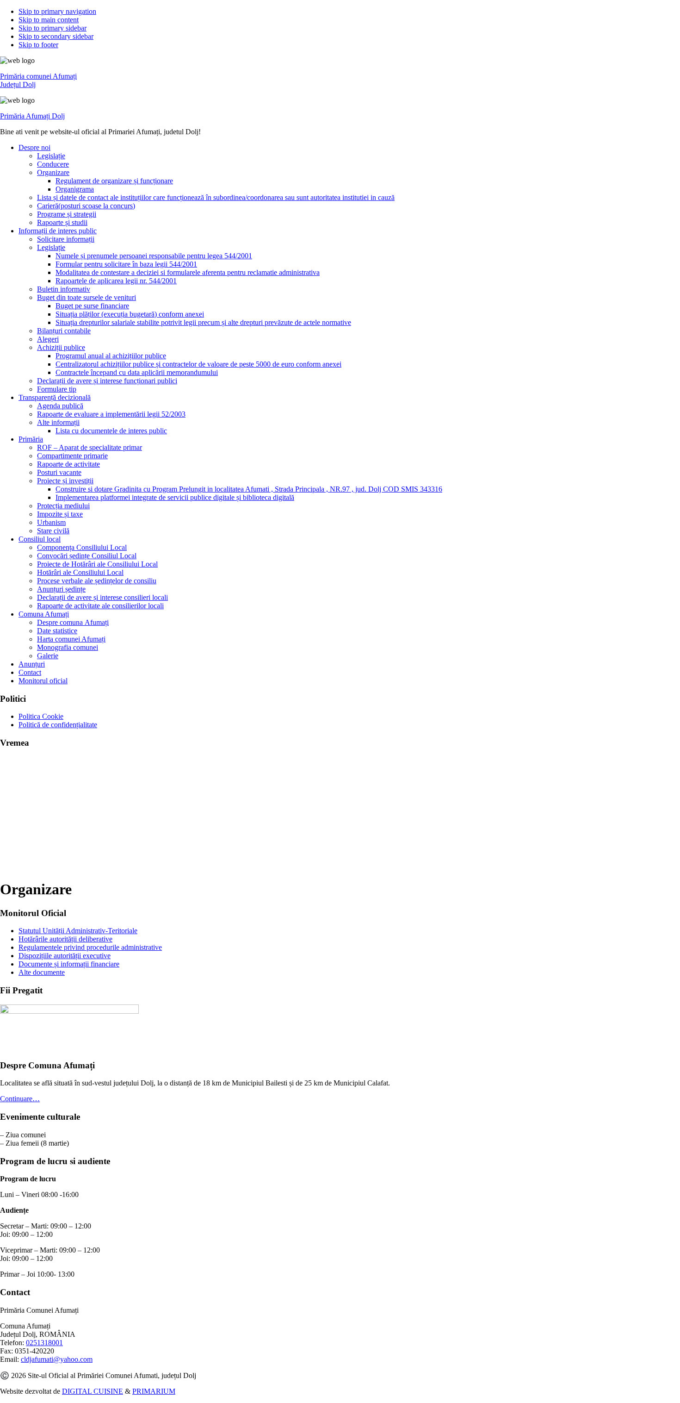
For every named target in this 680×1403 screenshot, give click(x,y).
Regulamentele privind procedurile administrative (90, 947)
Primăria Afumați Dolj (32, 116)
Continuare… (20, 1099)
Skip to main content (49, 20)
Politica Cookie (41, 716)
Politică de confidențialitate (58, 725)
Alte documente (42, 972)
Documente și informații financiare (69, 964)
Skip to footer (38, 45)
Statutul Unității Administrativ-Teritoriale (78, 931)
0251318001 (44, 1343)
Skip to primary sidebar (53, 28)
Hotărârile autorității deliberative (65, 939)
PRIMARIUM (153, 1391)
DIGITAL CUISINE (92, 1391)
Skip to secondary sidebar (56, 36)
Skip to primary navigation (57, 11)
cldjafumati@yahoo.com (57, 1359)
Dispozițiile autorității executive (65, 956)
